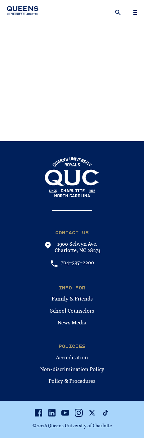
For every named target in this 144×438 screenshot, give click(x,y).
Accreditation (72, 357)
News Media (72, 322)
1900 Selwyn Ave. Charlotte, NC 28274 (77, 247)
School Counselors (72, 311)
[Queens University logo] (23, 11)
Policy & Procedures (72, 381)
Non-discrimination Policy (72, 369)
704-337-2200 (77, 263)
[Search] (119, 12)
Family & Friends (72, 299)
